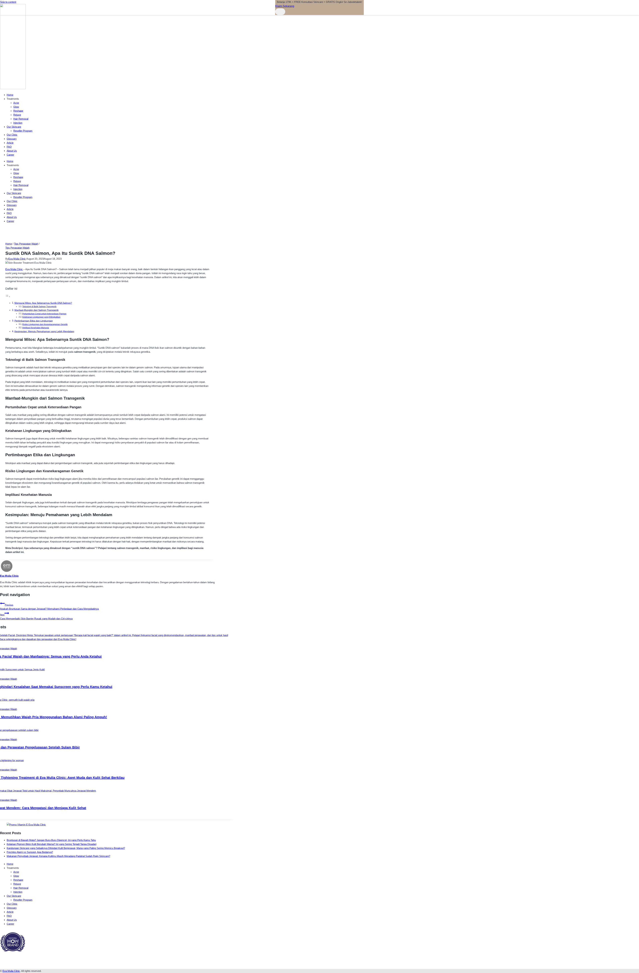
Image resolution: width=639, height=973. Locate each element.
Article (10, 142)
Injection (17, 122)
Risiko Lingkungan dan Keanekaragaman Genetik (45, 324)
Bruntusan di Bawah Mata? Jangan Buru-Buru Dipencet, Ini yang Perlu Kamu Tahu (51, 840)
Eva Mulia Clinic (17, 258)
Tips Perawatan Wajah (17, 247)
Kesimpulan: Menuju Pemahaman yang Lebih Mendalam (44, 331)
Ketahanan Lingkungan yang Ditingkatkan (41, 317)
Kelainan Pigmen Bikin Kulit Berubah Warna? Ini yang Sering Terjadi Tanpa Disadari (51, 844)
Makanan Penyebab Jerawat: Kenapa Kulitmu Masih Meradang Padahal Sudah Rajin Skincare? (58, 856)
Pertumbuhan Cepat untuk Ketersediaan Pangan (44, 314)
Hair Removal (20, 118)
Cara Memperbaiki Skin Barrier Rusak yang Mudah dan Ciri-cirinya (36, 617)
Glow (16, 106)
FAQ (9, 146)
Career (10, 154)
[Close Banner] (280, 11)
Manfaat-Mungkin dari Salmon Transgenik (36, 310)
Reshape (18, 110)
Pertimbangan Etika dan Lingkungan (33, 321)
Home (10, 94)
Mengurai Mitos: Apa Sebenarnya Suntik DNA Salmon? (43, 303)
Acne (16, 102)
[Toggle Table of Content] (7, 296)
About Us (12, 150)
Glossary (12, 138)
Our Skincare (14, 126)
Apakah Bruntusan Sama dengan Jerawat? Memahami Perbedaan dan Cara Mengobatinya (49, 607)
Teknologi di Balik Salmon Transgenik (39, 306)
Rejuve (17, 114)
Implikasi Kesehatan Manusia (35, 328)
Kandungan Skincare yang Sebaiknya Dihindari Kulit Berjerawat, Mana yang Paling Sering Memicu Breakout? (66, 848)
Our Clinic (12, 134)
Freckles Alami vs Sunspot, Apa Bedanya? (30, 852)
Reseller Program (22, 130)
